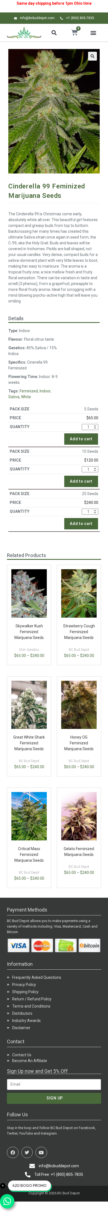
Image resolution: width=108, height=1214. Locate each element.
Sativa (13, 397)
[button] (54, 32)
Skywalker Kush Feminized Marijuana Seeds (29, 632)
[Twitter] (27, 1152)
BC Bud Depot (79, 650)
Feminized (29, 391)
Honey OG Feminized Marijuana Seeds (79, 743)
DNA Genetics (29, 650)
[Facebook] (13, 1152)
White (26, 397)
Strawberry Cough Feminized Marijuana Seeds (79, 632)
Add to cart (81, 439)
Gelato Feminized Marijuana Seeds (79, 852)
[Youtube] (41, 1152)
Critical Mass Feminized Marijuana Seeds (29, 855)
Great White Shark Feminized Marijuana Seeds (29, 743)
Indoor (45, 391)
